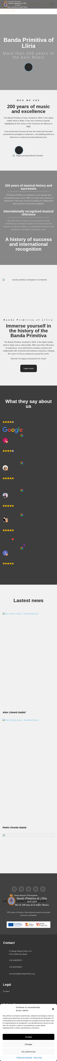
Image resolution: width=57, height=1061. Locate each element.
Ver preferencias (28, 1052)
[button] (53, 1009)
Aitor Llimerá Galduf (14, 712)
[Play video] (28, 67)
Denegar (28, 1044)
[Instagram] (43, 889)
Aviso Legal (37, 1057)
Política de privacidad (24, 1057)
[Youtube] (28, 889)
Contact (6, 991)
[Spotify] (35, 889)
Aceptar (28, 1037)
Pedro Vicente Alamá (14, 827)
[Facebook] (14, 889)
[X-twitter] (21, 889)
